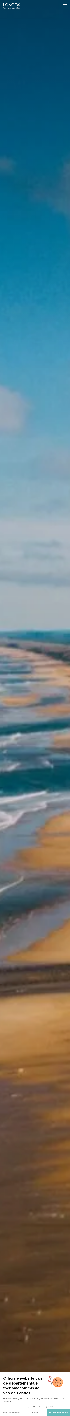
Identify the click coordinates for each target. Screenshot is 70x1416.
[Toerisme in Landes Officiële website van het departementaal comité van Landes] (11, 5)
